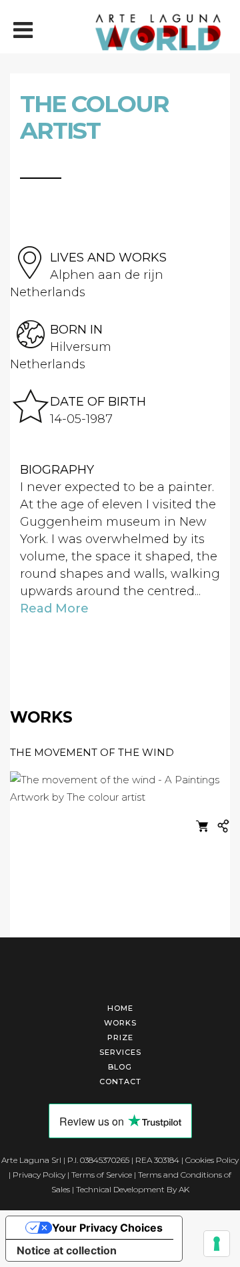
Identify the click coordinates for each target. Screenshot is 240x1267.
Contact (120, 1081)
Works (120, 1022)
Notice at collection (67, 1250)
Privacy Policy (39, 1175)
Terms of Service (101, 1175)
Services (120, 1052)
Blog (120, 1067)
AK (184, 1189)
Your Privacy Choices (107, 1227)
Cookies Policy (212, 1160)
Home (120, 1008)
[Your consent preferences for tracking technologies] (216, 1243)
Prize (120, 1037)
